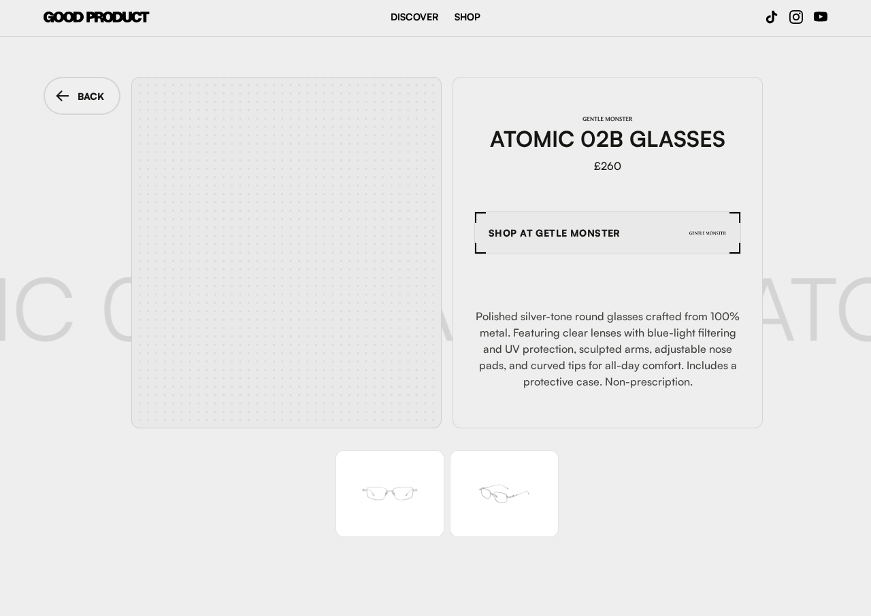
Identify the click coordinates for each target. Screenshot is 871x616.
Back (91, 96)
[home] (97, 17)
